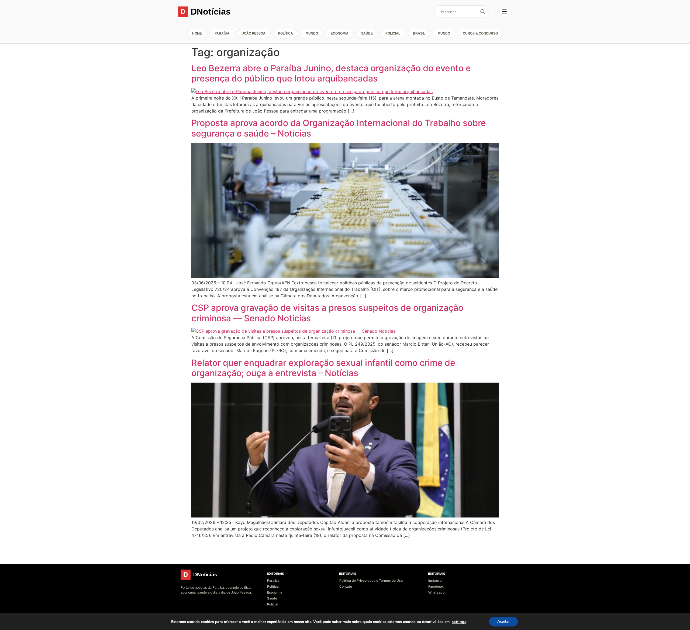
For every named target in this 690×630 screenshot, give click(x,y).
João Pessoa (253, 33)
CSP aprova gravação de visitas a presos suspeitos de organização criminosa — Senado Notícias (327, 312)
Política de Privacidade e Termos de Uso (371, 580)
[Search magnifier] (483, 11)
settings (459, 621)
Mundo (312, 33)
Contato (345, 586)
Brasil (419, 33)
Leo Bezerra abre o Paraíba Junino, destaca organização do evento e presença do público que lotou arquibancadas (331, 73)
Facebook (436, 586)
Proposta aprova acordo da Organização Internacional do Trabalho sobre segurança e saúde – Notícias (338, 128)
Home (197, 33)
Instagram (436, 580)
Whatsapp (436, 592)
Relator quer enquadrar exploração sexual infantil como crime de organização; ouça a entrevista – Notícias (323, 367)
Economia (340, 33)
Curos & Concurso (480, 33)
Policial (392, 33)
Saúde (367, 33)
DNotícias (211, 11)
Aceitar (503, 621)
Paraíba (222, 33)
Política (285, 33)
